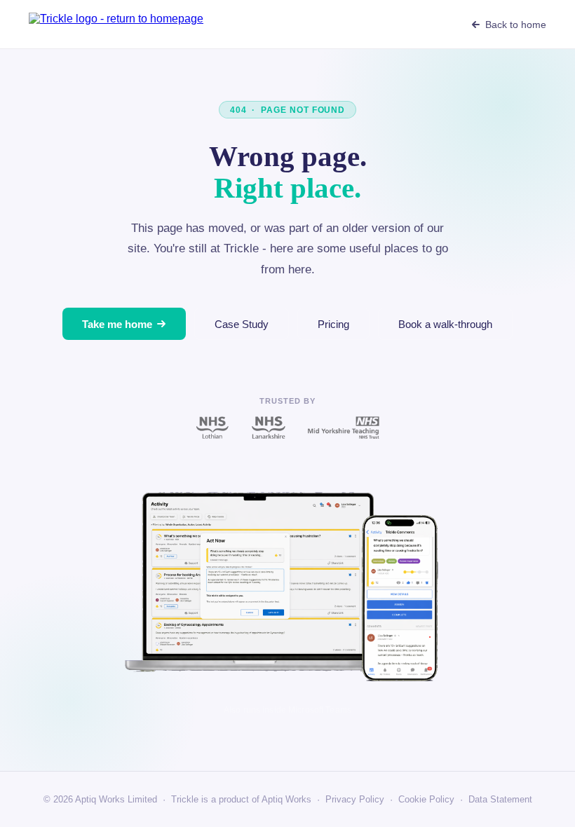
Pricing (333, 324)
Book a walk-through (445, 324)
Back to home (515, 24)
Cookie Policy (426, 799)
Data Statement (500, 799)
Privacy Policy (354, 799)
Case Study (242, 324)
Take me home (117, 324)
